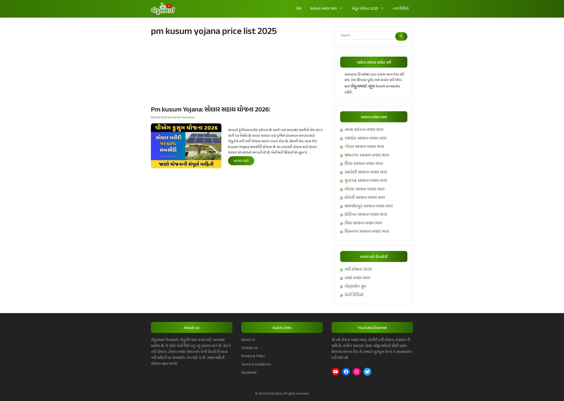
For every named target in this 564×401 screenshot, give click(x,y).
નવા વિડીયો (401, 9)
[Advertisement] (238, 71)
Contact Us (249, 348)
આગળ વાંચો (241, 161)
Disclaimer (249, 373)
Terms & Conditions (256, 365)
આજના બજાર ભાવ (323, 9)
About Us (248, 340)
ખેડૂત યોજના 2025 (365, 9)
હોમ (298, 9)
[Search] (401, 36)
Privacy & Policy (253, 356)
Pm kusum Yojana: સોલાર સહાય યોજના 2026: (210, 110)
